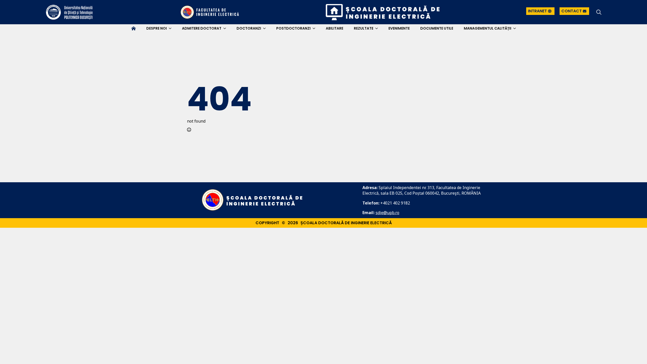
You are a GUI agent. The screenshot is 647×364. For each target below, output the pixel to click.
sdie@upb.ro (387, 212)
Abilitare (334, 28)
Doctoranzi (249, 28)
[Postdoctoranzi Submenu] (315, 28)
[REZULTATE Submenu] (377, 28)
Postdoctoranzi (293, 28)
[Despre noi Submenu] (171, 28)
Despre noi (156, 28)
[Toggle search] (599, 12)
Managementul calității (487, 28)
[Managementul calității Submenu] (515, 28)
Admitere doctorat (201, 28)
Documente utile (436, 28)
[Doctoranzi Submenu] (265, 28)
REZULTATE (363, 28)
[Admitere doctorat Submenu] (225, 28)
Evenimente (399, 28)
